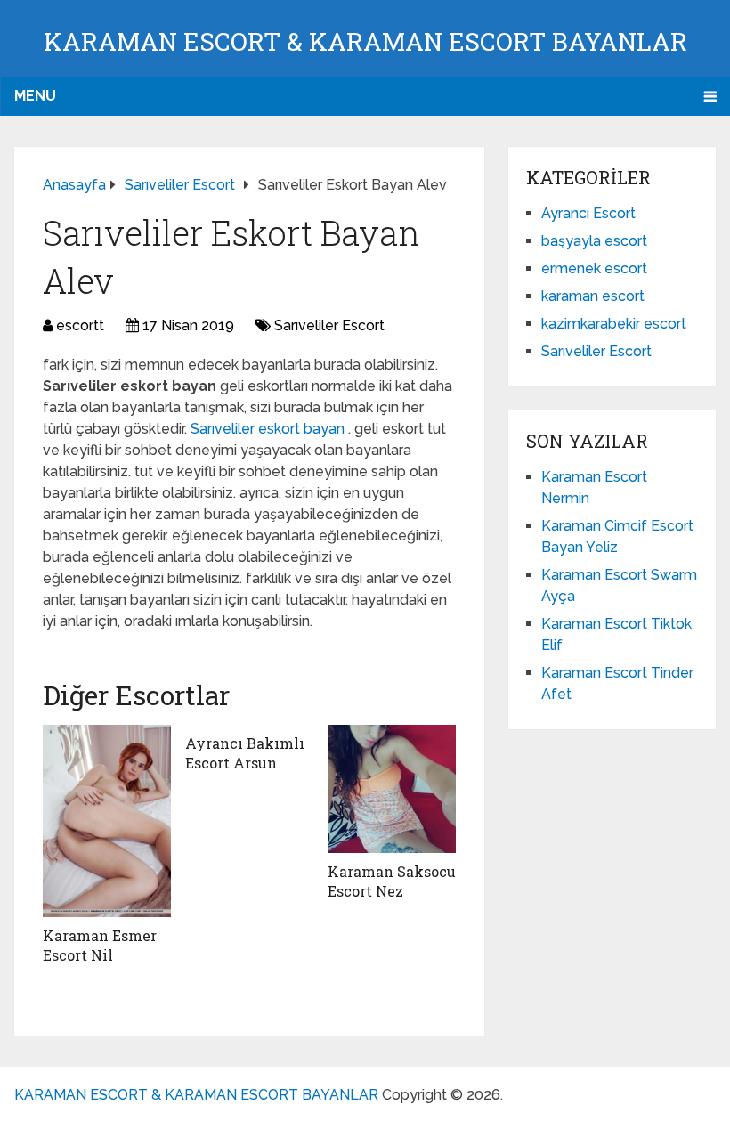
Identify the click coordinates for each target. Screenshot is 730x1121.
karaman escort (593, 296)
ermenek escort (594, 268)
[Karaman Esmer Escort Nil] (107, 821)
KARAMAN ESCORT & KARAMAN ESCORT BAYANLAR (365, 41)
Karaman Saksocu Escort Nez (392, 881)
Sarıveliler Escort (329, 325)
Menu (35, 95)
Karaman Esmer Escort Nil (100, 945)
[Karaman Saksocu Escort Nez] (392, 789)
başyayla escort (594, 240)
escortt (80, 325)
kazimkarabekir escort (613, 323)
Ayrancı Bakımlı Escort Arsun (244, 753)
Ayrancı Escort (588, 213)
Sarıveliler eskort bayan (269, 428)
